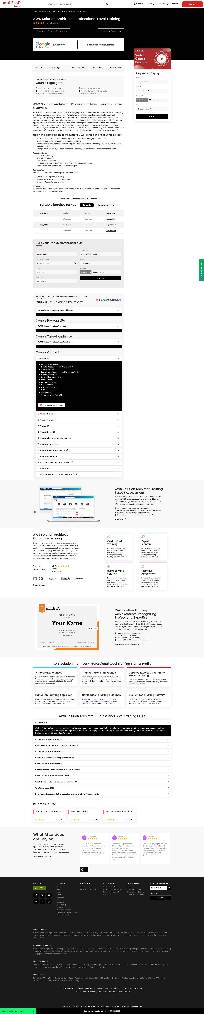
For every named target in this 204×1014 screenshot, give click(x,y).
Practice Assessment (111, 892)
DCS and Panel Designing (110, 978)
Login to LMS (107, 894)
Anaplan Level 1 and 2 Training (66, 980)
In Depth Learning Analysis (113, 889)
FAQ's (59, 900)
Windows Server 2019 (142, 978)
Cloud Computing (45, 11)
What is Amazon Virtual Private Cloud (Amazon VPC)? (58, 770)
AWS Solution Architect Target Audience (55, 342)
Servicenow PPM (40, 978)
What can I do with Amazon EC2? (49, 751)
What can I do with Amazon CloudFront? (52, 776)
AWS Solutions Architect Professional (55, 954)
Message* (39, 277)
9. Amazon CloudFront (47, 456)
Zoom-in (93, 628)
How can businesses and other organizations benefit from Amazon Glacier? (67, 794)
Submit (100, 278)
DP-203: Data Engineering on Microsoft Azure (135, 948)
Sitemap (138, 988)
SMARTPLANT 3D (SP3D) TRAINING (97, 932)
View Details (39, 820)
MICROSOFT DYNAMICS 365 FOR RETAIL (109, 935)
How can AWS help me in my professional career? (56, 745)
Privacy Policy (103, 988)
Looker (35, 967)
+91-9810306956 (113, 1011)
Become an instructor (88, 889)
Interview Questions (111, 31)
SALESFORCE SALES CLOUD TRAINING (140, 935)
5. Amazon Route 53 (46, 432)
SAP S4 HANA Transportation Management (77, 964)
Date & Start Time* (43, 259)
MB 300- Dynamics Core (58, 978)
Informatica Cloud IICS (98, 967)
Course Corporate (63, 915)
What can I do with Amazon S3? (48, 763)
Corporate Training (134, 889)
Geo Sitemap (61, 905)
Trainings (151, 3)
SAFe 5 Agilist (161, 964)
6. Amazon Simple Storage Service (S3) (55, 438)
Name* (82, 259)
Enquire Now (111, 213)
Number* (83, 268)
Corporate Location (64, 910)
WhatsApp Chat (201, 269)
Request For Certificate (135, 894)
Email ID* (39, 268)
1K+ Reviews (58, 44)
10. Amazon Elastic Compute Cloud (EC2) (55, 462)
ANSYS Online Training (42, 932)
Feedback (60, 897)
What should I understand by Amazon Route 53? (56, 782)
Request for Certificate (126, 644)
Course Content (77, 67)
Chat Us (40, 887)
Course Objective (57, 67)
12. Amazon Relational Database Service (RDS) (58, 474)
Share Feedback (41, 856)
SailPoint (110, 964)
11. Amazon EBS (44, 468)
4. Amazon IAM (44, 426)
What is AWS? (41, 722)
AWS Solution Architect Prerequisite (53, 326)
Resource (176, 3)
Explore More (39, 585)
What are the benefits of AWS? (48, 739)
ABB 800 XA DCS (92, 978)
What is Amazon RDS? (44, 788)
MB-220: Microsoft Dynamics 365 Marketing (97, 948)
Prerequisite (96, 67)
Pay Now (160, 897)
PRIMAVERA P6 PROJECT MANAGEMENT (67, 932)
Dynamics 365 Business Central (46, 964)
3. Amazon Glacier (45, 420)
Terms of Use (67, 988)
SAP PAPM (157, 978)
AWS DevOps (63, 951)
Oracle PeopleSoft (76, 978)
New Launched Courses (135, 892)
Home (35, 11)
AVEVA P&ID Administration (144, 964)
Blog (58, 889)
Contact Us (61, 902)
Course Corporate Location (67, 912)
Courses (139, 3)
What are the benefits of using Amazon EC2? (54, 757)
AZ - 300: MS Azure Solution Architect (151, 932)
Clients (59, 894)
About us (60, 887)
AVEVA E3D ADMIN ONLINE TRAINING (47, 935)
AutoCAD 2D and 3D (123, 964)
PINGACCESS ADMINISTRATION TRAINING (77, 935)
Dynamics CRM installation (81, 951)
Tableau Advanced (48, 967)
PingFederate (127, 978)
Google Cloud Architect (103, 951)
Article (59, 892)
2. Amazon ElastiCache (48, 414)
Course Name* (41, 250)
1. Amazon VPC (44, 358)
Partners (130, 887)
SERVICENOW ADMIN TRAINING (123, 932)
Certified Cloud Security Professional (72, 967)
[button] (82, 869)
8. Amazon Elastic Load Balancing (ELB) (54, 450)
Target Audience (116, 67)
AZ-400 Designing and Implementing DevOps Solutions (55, 948)
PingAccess (101, 964)
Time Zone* (84, 250)
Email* (138, 87)
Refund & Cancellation (85, 988)
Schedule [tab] (87, 205)
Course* (139, 105)
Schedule (38, 67)
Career (82, 887)
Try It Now (120, 519)
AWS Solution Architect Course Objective (55, 310)
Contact (192, 4)
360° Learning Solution (111, 887)
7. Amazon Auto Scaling (48, 444)
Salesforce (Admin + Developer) (127, 951)
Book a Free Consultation (101, 45)
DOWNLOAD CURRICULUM (110, 300)
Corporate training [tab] (105, 205)
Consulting (163, 3)
